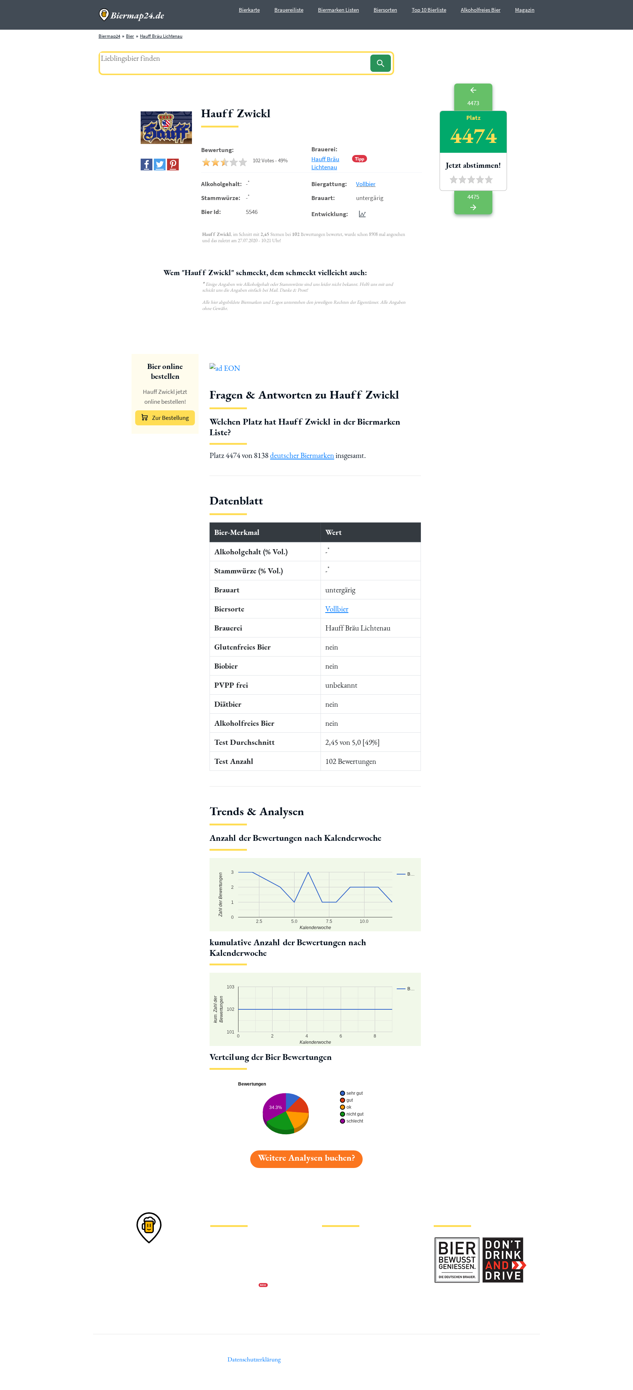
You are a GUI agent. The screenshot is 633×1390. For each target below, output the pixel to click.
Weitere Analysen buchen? (306, 1157)
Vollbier (365, 184)
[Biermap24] (131, 15)
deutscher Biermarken (302, 455)
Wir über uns (222, 1274)
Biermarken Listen (338, 9)
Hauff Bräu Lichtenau (161, 36)
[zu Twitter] (160, 164)
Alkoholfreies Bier (480, 9)
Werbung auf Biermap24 (234, 1286)
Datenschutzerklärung (232, 1263)
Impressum (221, 1251)
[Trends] (361, 214)
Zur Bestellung (170, 418)
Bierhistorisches (337, 1298)
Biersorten (385, 9)
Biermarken (333, 1263)
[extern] (457, 1241)
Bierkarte (249, 9)
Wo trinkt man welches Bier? (350, 1309)
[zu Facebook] (146, 164)
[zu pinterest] (173, 164)
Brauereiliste (288, 9)
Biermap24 (109, 36)
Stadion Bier (334, 1274)
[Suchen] (380, 63)
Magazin (524, 9)
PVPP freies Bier (337, 1286)
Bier (130, 36)
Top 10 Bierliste (429, 9)
